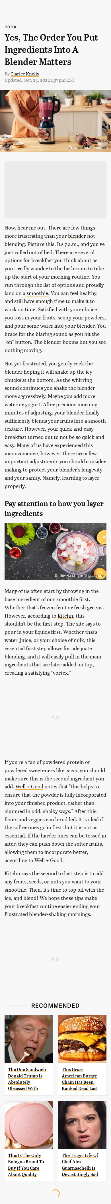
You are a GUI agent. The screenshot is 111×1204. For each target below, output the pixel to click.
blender (77, 235)
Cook (11, 27)
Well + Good (29, 786)
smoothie (37, 292)
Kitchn (65, 615)
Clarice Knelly (25, 73)
